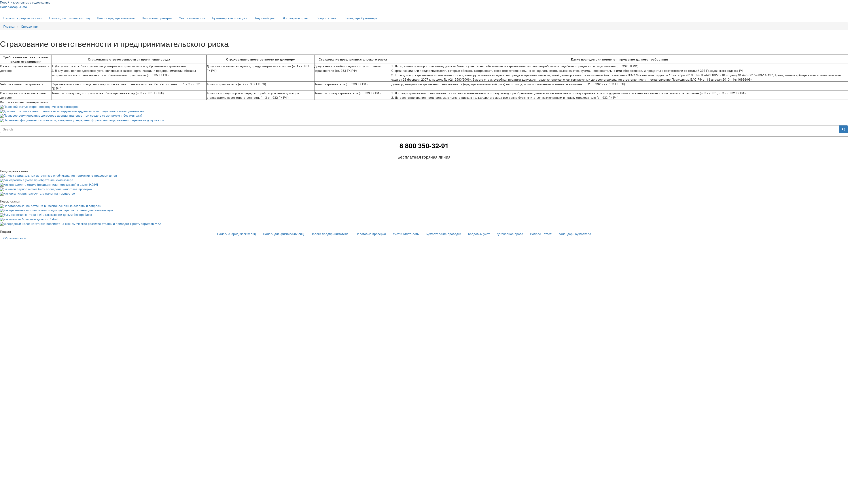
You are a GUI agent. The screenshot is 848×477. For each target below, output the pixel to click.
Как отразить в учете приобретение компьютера (38, 180)
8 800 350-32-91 (424, 145)
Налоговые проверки (157, 18)
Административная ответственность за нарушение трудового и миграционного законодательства (74, 111)
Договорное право (296, 18)
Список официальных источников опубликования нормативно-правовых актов (60, 175)
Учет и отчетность (192, 18)
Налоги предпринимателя (116, 18)
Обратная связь (14, 238)
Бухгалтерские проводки (229, 18)
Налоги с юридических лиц (22, 18)
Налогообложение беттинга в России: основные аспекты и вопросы (52, 205)
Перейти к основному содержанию (25, 2)
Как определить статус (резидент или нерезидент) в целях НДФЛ (51, 184)
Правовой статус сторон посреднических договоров (41, 106)
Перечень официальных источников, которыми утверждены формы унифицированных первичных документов (84, 120)
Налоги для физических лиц (69, 18)
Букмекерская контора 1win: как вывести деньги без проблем (48, 214)
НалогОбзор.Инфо (13, 6)
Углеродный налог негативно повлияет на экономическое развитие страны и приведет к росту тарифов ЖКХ (82, 223)
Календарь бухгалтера (361, 18)
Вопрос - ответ (327, 18)
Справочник (29, 26)
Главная (9, 26)
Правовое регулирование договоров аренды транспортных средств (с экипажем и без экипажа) (73, 115)
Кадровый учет (265, 18)
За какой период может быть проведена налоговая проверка (48, 189)
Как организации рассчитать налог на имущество (39, 193)
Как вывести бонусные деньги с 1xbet (31, 219)
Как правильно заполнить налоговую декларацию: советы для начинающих (58, 210)
